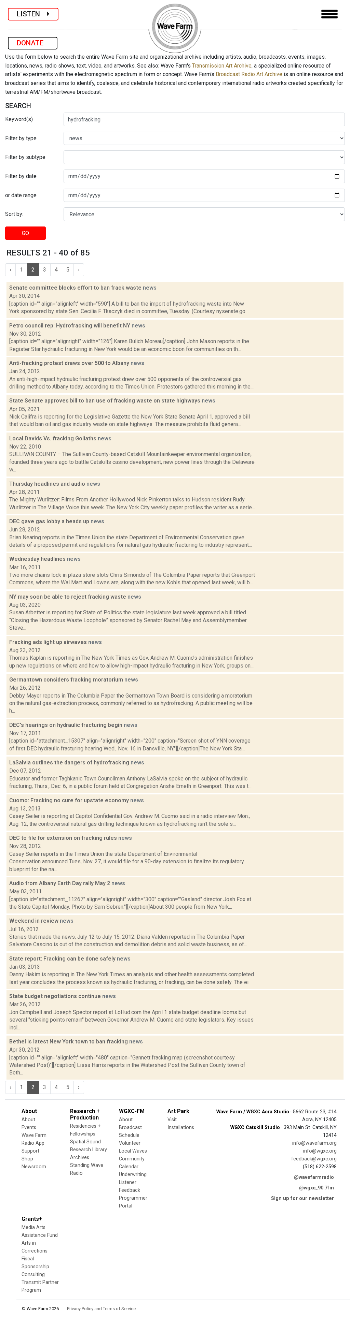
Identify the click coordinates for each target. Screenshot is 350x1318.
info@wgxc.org (320, 1151)
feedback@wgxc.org (314, 1159)
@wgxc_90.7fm (316, 1188)
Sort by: (14, 214)
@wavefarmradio (314, 1177)
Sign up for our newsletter (302, 1198)
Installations (180, 1127)
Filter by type (21, 138)
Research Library (88, 1150)
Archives (79, 1157)
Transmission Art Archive (222, 65)
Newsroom (34, 1167)
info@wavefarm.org (314, 1143)
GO (25, 233)
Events (29, 1127)
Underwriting (133, 1174)
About (28, 1120)
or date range (21, 195)
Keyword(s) (19, 119)
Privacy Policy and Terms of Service (101, 1308)
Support (30, 1151)
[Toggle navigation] (329, 14)
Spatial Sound (85, 1142)
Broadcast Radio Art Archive (249, 74)
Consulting (33, 1274)
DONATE (33, 43)
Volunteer (129, 1143)
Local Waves (133, 1151)
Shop (27, 1159)
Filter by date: (21, 176)
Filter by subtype (25, 157)
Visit (172, 1120)
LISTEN (32, 14)
